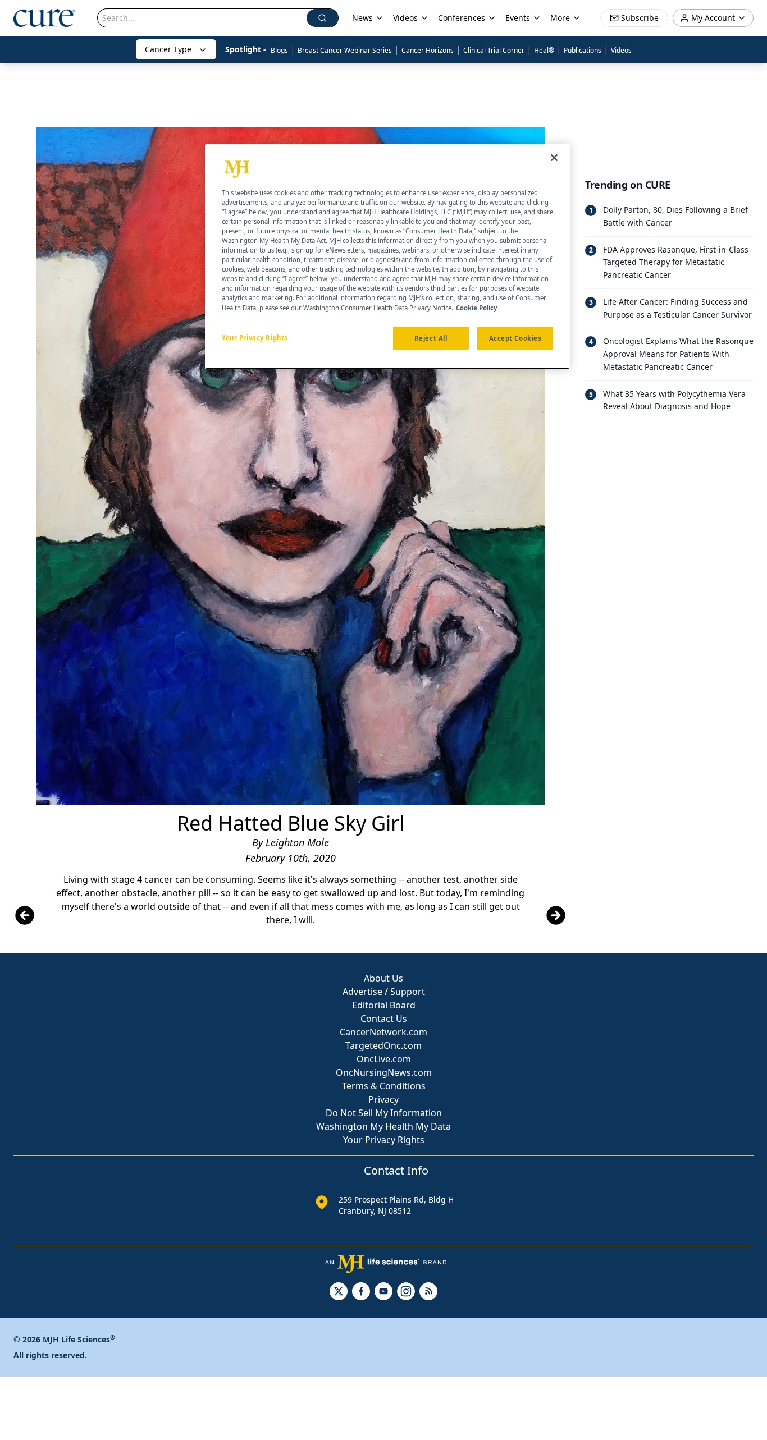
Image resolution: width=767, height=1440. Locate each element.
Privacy (383, 1099)
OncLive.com (384, 1059)
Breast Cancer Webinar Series (345, 50)
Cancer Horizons (427, 50)
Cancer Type (168, 49)
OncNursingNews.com (384, 1072)
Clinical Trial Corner (493, 50)
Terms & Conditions (384, 1086)
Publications (582, 50)
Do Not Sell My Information (384, 1113)
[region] (387, 257)
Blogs (279, 50)
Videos (621, 50)
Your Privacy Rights (383, 1140)
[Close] (554, 157)
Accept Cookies (515, 337)
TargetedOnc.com (383, 1045)
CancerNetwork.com (383, 1032)
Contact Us (383, 1018)
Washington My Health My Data (383, 1126)
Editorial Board (384, 1005)
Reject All (431, 337)
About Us (383, 978)
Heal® (544, 50)
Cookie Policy (476, 307)
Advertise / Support (384, 991)
